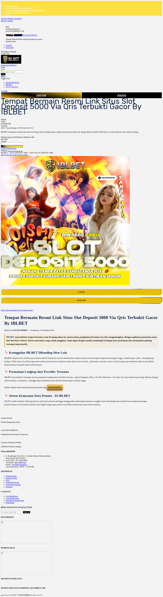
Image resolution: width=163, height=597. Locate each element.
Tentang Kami (11, 476)
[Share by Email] (19, 151)
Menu (3, 76)
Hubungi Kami (11, 478)
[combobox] (12, 72)
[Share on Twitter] (13, 151)
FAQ (8, 15)
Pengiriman (10, 503)
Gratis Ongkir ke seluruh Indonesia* (19, 8)
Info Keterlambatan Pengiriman (17, 12)
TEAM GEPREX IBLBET (11, 19)
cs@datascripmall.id (19, 465)
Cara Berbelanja (12, 6)
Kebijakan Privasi (12, 482)
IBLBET (10, 337)
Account (4, 91)
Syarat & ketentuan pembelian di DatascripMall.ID (25, 10)
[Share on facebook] (11, 151)
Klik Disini (55, 387)
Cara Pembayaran (12, 498)
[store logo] (11, 63)
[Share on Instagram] (17, 151)
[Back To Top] (2, 595)
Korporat (9, 487)
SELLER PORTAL (29, 35)
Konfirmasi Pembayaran (15, 501)
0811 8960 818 (20, 462)
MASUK (9, 35)
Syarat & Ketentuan (13, 485)
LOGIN (9, 45)
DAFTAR (18, 35)
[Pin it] (15, 151)
